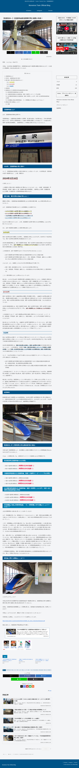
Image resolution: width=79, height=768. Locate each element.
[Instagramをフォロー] (24, 686)
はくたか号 (25, 670)
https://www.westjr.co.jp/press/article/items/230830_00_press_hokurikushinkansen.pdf (24, 621)
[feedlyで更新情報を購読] (30, 686)
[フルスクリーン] (75, 33)
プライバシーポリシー (62, 105)
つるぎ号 (19, 670)
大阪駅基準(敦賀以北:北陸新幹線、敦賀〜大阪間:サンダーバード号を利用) (24, 94)
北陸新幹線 (36, 670)
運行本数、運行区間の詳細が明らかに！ (14, 80)
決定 (46, 670)
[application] (66, 28)
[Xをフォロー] (21, 686)
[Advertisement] (66, 65)
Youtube (75, 762)
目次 (25, 73)
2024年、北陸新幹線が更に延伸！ (13, 78)
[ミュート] (73, 33)
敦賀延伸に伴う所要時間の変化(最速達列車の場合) (17, 90)
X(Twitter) (65, 762)
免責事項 (59, 108)
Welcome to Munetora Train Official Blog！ (65, 100)
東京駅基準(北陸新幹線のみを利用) (15, 92)
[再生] (58, 33)
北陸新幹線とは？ (10, 76)
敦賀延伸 (41, 670)
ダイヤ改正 (31, 670)
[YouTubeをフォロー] (27, 686)
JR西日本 (9, 670)
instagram (71, 762)
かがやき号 (14, 670)
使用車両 (8, 88)
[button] (44, 52)
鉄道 (4, 670)
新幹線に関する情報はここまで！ (13, 102)
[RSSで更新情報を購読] (33, 686)
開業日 (50, 670)
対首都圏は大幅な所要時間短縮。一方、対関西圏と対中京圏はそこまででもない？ (26, 100)
